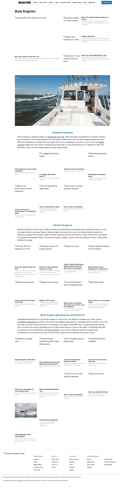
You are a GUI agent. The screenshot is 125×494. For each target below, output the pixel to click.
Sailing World (90, 462)
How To (51, 2)
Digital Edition (37, 464)
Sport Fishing (90, 464)
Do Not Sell (37, 470)
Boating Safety (65, 2)
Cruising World (108, 459)
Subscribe (36, 459)
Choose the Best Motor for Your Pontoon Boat (24, 390)
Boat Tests (43, 2)
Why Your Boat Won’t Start (98, 392)
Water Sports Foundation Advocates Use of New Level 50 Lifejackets (74, 305)
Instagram (72, 467)
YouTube (71, 470)
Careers (54, 467)
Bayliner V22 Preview (47, 300)
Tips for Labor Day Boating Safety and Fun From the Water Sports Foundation (73, 266)
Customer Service (38, 467)
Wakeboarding (108, 464)
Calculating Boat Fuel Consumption (23, 435)
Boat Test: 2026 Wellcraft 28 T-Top (93, 55)
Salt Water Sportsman (110, 462)
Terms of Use (55, 462)
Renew (35, 462)
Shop (84, 2)
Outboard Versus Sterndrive (74, 169)
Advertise (91, 2)
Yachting (89, 467)
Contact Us (54, 464)
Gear (57, 2)
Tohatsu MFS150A (88, 36)
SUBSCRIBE (106, 2)
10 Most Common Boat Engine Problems (72, 360)
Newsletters (77, 2)
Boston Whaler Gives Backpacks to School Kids (97, 268)
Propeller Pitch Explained (48, 420)
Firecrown (19, 480)
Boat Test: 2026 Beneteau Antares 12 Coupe (48, 268)
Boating (89, 459)
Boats (36, 2)
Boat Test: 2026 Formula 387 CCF (27, 56)
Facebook (71, 462)
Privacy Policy (55, 459)
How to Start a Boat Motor (73, 207)
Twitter (71, 464)
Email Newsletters (73, 459)
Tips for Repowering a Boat (49, 207)
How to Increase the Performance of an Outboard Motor (25, 211)
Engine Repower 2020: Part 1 (25, 359)
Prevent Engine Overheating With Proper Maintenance (49, 363)
